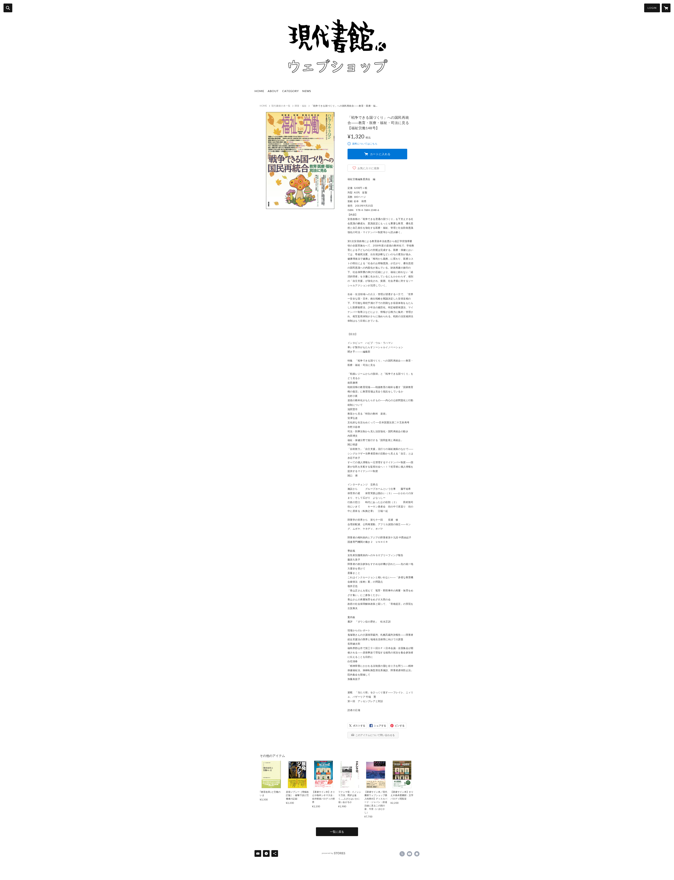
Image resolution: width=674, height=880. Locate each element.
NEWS (306, 91)
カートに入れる (380, 154)
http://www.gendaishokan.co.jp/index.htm (416, 853)
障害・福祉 (301, 105)
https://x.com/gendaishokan (402, 853)
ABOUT (273, 91)
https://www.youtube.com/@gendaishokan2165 (409, 853)
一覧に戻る (337, 831)
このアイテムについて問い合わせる (375, 735)
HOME (259, 91)
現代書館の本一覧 (280, 105)
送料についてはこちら (364, 143)
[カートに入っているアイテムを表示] (666, 8)
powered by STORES (334, 853)
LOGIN (652, 7)
